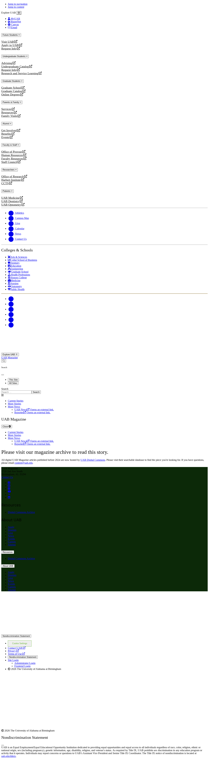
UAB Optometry (11, 204)
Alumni (6, 123)
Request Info (8, 48)
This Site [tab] (13, 380)
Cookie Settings (19, 643)
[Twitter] (11, 304)
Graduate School (11, 87)
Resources (7, 112)
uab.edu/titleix (8, 756)
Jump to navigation (17, 4)
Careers (12, 541)
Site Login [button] (13, 660)
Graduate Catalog (11, 91)
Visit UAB (7, 42)
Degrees (12, 530)
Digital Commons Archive (21, 512)
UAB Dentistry (10, 201)
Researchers (9, 169)
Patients (7, 191)
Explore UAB (9, 354)
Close (6, 426)
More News (14, 406)
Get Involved (9, 130)
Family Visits (9, 116)
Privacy (13, 651)
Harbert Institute (11, 180)
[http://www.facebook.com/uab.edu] (9, 482)
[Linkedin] (11, 324)
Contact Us (7, 477)
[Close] (18, 13)
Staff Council (9, 162)
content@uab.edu (24, 462)
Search (4, 388)
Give (10, 533)
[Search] (3, 361)
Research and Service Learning (19, 73)
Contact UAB (16, 648)
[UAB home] (104, 351)
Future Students (10, 35)
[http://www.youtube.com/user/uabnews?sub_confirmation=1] (9, 491)
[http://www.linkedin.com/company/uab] (9, 497)
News (11, 535)
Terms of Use (16, 653)
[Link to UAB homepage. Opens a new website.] (29, 599)
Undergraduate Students (14, 56)
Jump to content (16, 7)
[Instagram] (11, 309)
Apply (11, 527)
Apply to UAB (10, 45)
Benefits (6, 134)
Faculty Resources (12, 158)
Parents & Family (11, 102)
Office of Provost (11, 151)
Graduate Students (12, 81)
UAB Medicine (10, 198)
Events (5, 137)
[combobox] (16, 392)
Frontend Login (22, 666)
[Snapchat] (11, 319)
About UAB (8, 566)
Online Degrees (10, 94)
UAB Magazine (9, 357)
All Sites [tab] (13, 383)
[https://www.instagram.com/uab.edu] (9, 488)
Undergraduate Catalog (15, 66)
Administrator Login (24, 663)
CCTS (5, 183)
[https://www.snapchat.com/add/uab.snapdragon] (9, 485)
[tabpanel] (104, 390)
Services (6, 109)
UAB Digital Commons (92, 460)
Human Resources (12, 155)
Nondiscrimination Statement (16, 636)
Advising (6, 63)
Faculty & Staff (10, 145)
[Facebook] (11, 298)
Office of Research (12, 176)
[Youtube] (11, 314)
